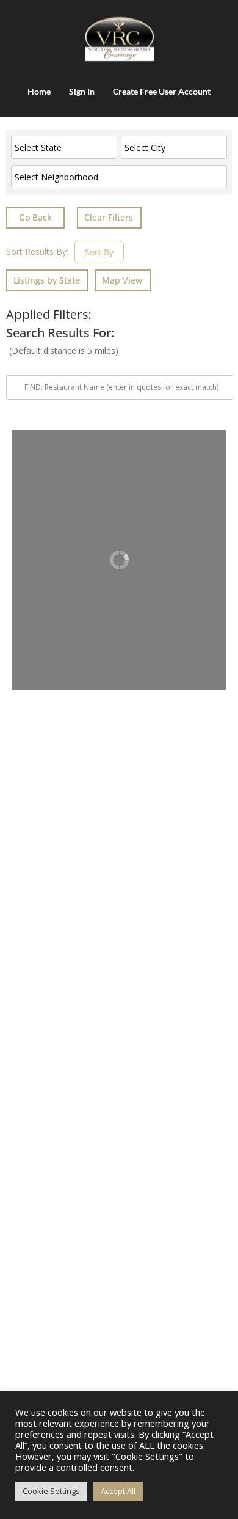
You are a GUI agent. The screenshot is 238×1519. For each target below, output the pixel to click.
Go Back (35, 217)
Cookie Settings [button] (51, 1490)
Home (39, 91)
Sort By (99, 252)
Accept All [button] (118, 1490)
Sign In (82, 91)
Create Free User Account (162, 91)
